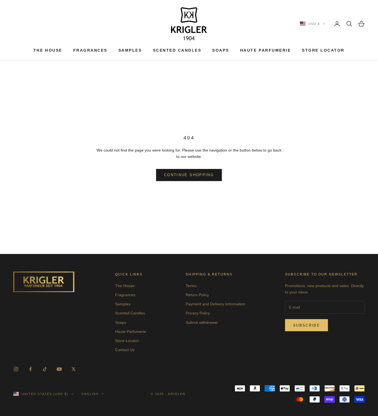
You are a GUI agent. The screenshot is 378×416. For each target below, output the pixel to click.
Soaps (220, 50)
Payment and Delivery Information (215, 304)
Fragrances (90, 50)
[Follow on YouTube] (59, 369)
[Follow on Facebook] (30, 369)
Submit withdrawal (202, 322)
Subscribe (306, 325)
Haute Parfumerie (265, 50)
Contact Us (124, 350)
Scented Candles (177, 50)
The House (47, 50)
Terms (191, 285)
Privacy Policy (198, 313)
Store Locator (323, 50)
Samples (130, 50)
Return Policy (197, 295)
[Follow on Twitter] (73, 369)
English (90, 394)
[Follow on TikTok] (45, 369)
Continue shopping (189, 175)
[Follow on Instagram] (16, 369)
